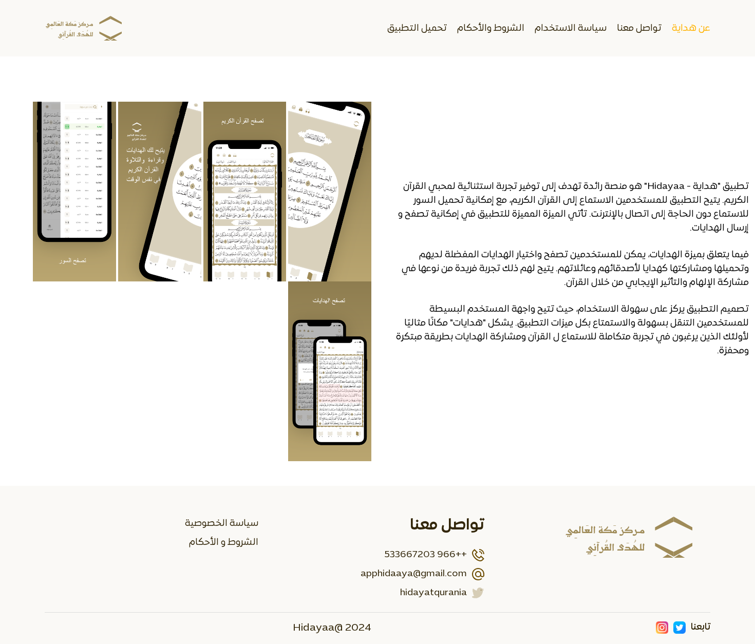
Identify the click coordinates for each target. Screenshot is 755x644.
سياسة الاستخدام (571, 28)
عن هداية (691, 28)
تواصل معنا (639, 28)
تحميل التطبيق (417, 28)
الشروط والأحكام (490, 28)
